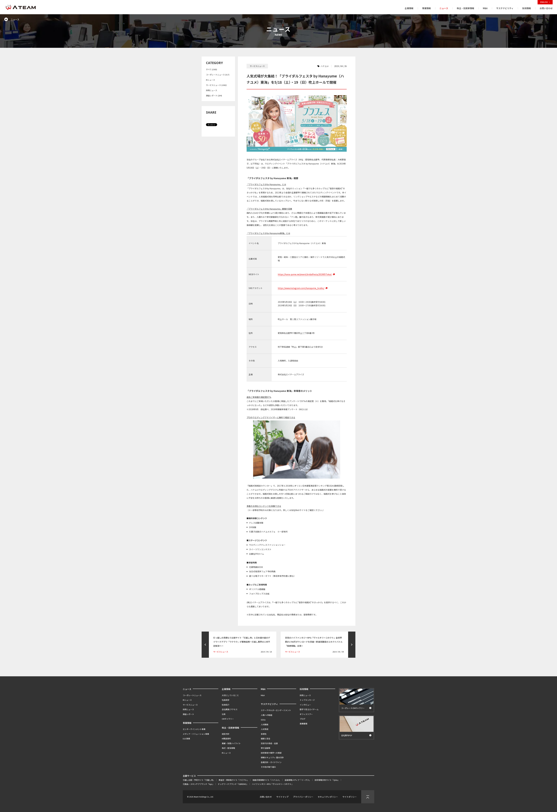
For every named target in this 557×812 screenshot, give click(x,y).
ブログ (302, 718)
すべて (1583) (211, 69)
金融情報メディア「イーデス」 (298, 780)
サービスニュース (190, 704)
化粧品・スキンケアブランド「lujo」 (198, 784)
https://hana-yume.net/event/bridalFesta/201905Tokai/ (305, 274)
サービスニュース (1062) (216, 85)
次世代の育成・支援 (269, 743)
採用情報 (304, 689)
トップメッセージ (307, 700)
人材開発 (264, 724)
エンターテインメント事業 (194, 729)
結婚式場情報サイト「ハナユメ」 (267, 780)
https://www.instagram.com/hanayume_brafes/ (301, 288)
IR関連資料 (226, 738)
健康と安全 (265, 738)
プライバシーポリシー (303, 796)
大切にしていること (230, 695)
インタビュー (305, 704)
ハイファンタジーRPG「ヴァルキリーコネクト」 (272, 784)
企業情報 (226, 689)
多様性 (263, 734)
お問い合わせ (266, 796)
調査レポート (188, 714)
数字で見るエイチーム (309, 709)
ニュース (187, 689)
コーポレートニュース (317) (217, 74)
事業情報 (187, 722)
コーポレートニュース (192, 695)
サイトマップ (282, 796)
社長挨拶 (225, 700)
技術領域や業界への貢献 (271, 752)
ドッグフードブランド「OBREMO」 (233, 784)
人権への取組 (266, 715)
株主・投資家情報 (230, 727)
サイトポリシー (349, 796)
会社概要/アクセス (229, 709)
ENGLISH (544, 2)
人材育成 (264, 729)
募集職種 (303, 723)
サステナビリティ (269, 704)
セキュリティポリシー (328, 796)
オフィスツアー (306, 714)
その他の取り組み (268, 767)
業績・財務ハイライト (231, 743)
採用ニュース (211, 90)
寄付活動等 (265, 748)
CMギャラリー (228, 718)
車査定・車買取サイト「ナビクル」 (234, 780)
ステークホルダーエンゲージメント (276, 710)
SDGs (263, 719)
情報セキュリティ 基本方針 (272, 757)
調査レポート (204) (214, 95)
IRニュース (210, 79)
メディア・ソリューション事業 (196, 734)
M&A (263, 689)
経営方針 (225, 734)
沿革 (224, 714)
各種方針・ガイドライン (271, 762)
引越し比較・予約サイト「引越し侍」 (199, 780)
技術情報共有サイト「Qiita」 (327, 780)
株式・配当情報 (228, 748)
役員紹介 (225, 704)
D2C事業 (186, 738)
